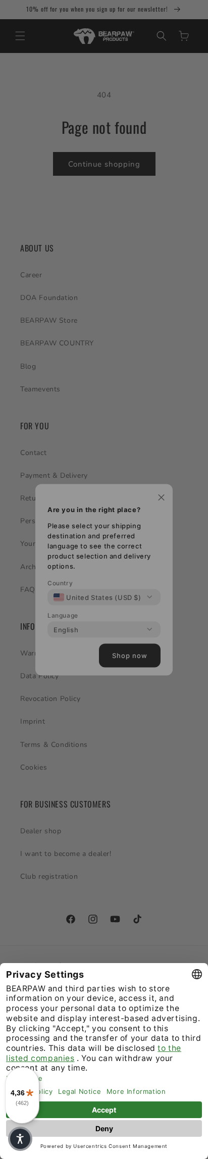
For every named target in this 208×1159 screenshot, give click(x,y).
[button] (20, 1139)
